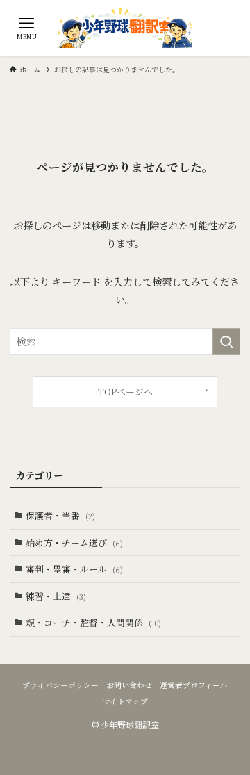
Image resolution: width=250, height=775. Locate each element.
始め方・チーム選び (74, 542)
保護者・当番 (60, 515)
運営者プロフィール (194, 685)
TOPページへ (125, 391)
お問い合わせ (129, 685)
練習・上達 (56, 596)
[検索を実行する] (226, 341)
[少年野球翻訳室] (125, 28)
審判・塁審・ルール (74, 569)
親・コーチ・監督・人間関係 (93, 622)
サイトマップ (125, 701)
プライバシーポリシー (60, 685)
